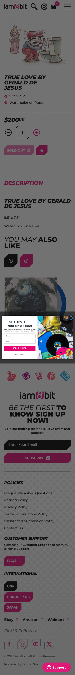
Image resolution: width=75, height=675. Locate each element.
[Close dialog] (70, 318)
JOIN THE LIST (19, 348)
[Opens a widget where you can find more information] (56, 668)
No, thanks (19, 354)
